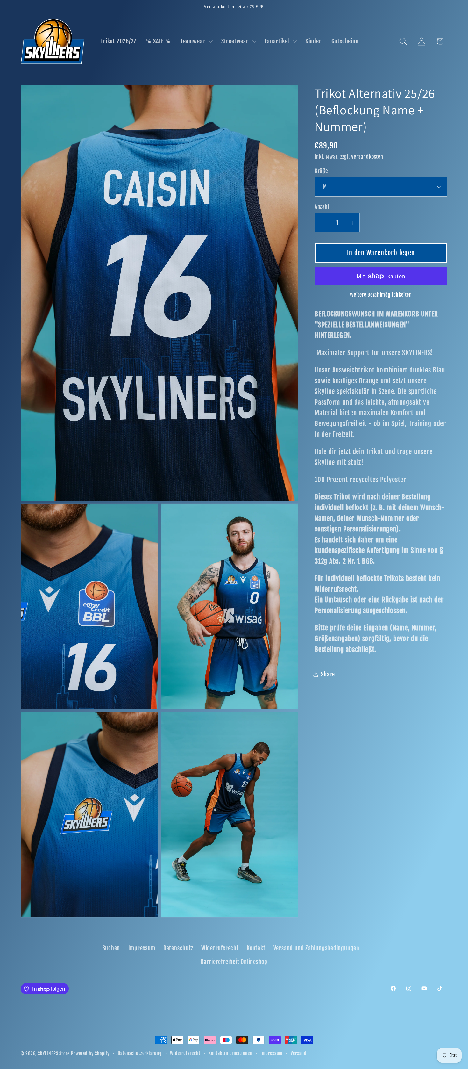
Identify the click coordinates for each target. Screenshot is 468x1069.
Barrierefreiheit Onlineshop (234, 961)
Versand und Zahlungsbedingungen (316, 948)
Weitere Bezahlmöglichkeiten (381, 295)
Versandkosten (367, 157)
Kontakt (256, 948)
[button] (195, 41)
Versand (298, 1053)
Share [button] (328, 674)
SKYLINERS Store (54, 1054)
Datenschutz (178, 948)
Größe (321, 171)
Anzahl (322, 207)
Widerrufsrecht (220, 948)
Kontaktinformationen (230, 1053)
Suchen (111, 948)
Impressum (141, 948)
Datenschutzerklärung (140, 1053)
